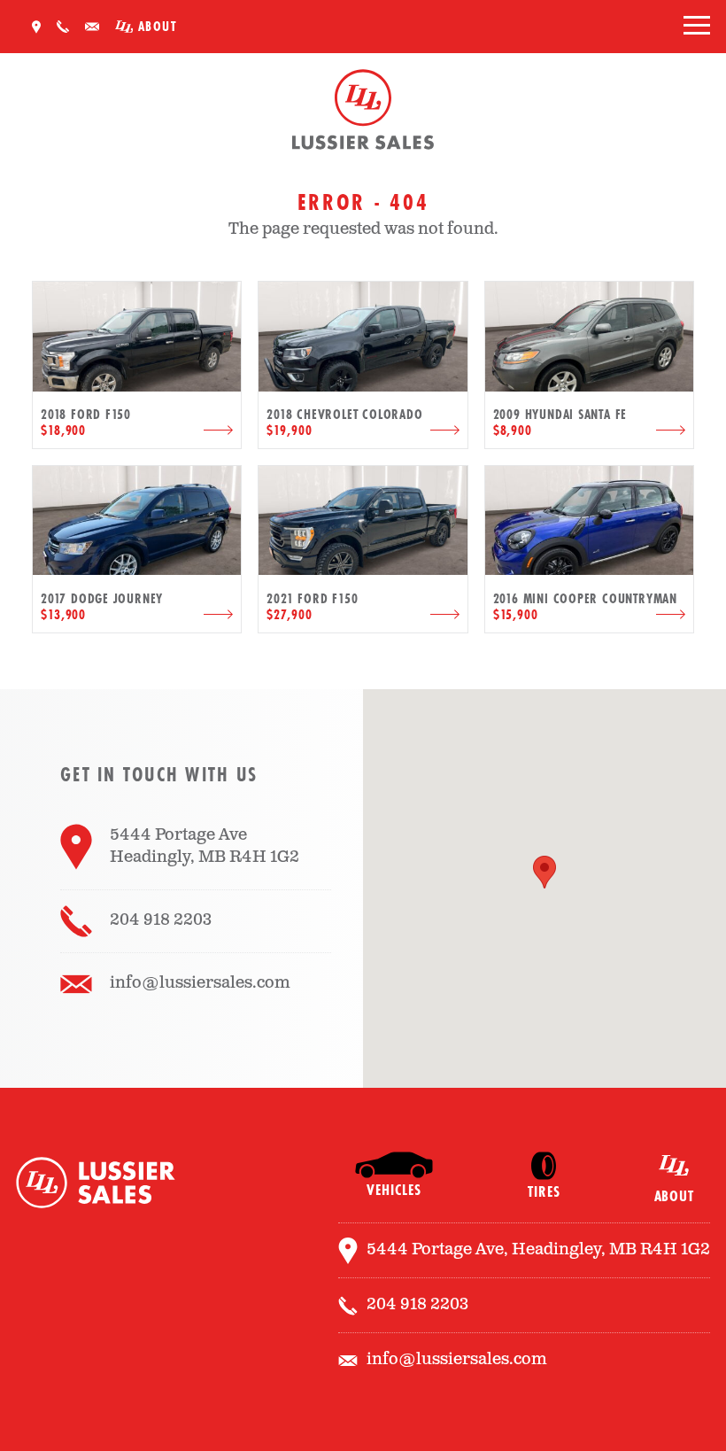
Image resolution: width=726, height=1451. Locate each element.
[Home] (363, 113)
